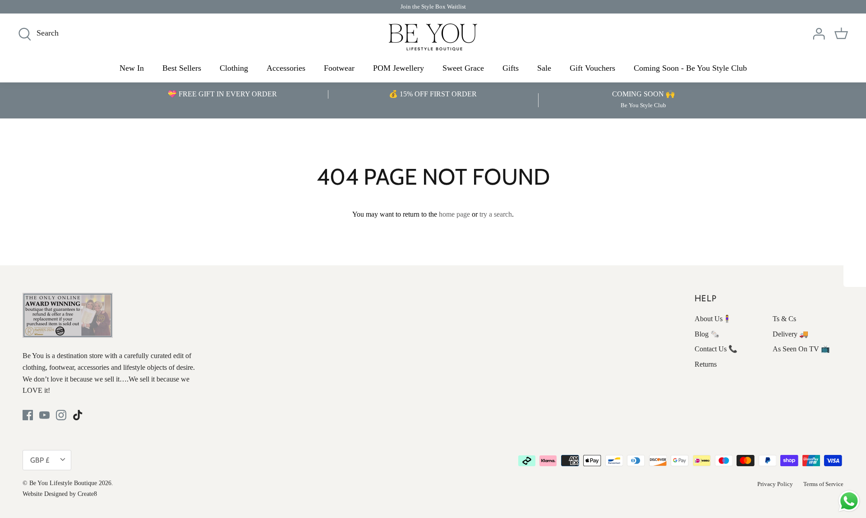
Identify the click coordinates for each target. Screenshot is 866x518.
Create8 (87, 494)
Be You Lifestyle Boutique (63, 483)
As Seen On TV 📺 (801, 349)
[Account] (818, 34)
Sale (544, 68)
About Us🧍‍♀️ (713, 319)
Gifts (510, 68)
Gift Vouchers (592, 68)
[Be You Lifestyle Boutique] (433, 37)
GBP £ (39, 460)
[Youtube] (44, 415)
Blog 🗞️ (707, 334)
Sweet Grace (463, 68)
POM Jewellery (398, 68)
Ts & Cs (784, 319)
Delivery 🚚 (790, 334)
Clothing (234, 68)
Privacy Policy (775, 484)
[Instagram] (61, 415)
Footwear (339, 68)
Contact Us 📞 (716, 349)
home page (454, 214)
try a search (495, 214)
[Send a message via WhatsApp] (849, 501)
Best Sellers (181, 68)
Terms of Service (823, 484)
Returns (706, 364)
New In (132, 68)
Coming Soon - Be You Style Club (690, 68)
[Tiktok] (78, 415)
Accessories (286, 68)
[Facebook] (28, 415)
